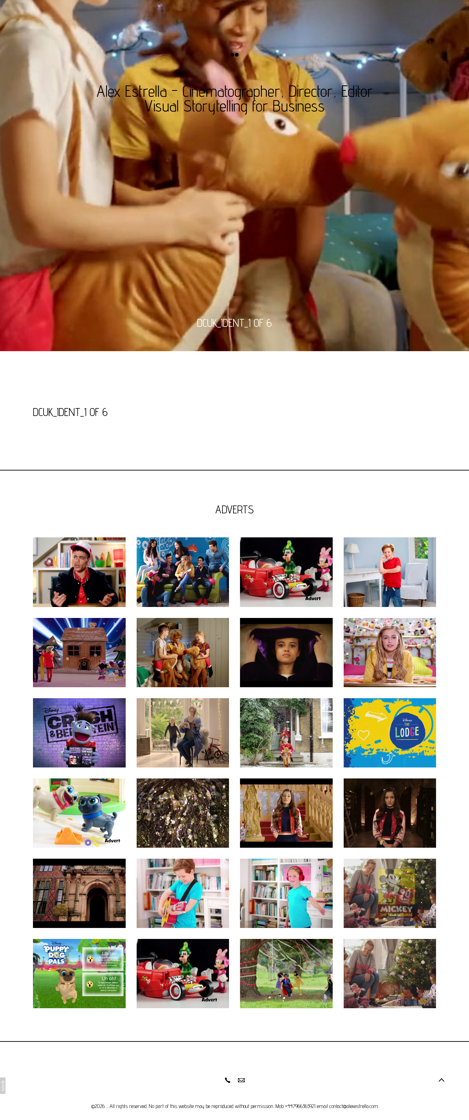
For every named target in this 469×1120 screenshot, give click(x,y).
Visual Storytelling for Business (234, 105)
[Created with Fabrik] (2, 1085)
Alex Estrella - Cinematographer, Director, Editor (234, 91)
